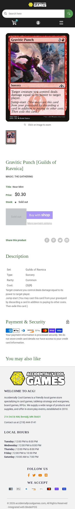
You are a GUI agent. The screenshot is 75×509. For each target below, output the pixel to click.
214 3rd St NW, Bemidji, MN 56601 (22, 416)
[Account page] (38, 23)
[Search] (69, 13)
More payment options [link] (39, 223)
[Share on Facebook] (46, 240)
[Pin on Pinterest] (53, 240)
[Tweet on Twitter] (60, 240)
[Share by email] (66, 240)
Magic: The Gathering (19, 176)
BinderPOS (31, 507)
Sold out (16, 216)
